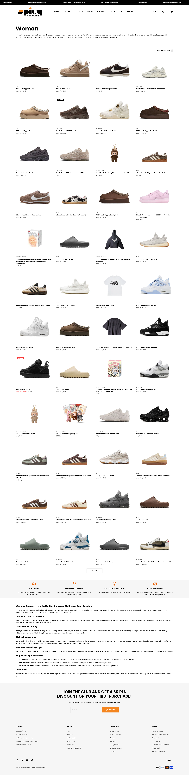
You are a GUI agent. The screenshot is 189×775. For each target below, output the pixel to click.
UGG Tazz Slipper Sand (24, 131)
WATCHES (100, 12)
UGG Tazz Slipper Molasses (26, 89)
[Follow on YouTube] (27, 760)
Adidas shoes (114, 731)
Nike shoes (113, 738)
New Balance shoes (116, 748)
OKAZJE (80, 12)
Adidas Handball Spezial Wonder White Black (33, 305)
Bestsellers (70, 745)
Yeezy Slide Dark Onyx (64, 259)
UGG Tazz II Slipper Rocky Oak (107, 215)
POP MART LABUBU (101, 170)
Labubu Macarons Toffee (25, 434)
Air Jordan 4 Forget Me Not (146, 305)
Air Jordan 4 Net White (24, 347)
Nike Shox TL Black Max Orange (147, 434)
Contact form (21, 731)
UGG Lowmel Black (23, 389)
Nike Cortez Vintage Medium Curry (29, 215)
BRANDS (130, 12)
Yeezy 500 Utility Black (24, 173)
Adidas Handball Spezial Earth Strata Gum (152, 173)
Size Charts (71, 741)
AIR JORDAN (99, 128)
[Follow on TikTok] (32, 760)
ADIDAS (137, 170)
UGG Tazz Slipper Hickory (65, 347)
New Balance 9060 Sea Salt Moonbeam (150, 89)
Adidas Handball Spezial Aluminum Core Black (73, 476)
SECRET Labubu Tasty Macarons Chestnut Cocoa (114, 173)
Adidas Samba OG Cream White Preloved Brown (74, 520)
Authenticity (71, 738)
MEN (121, 12)
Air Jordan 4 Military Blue (65, 562)
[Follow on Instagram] (22, 760)
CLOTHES (68, 12)
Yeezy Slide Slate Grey (104, 562)
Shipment (155, 738)
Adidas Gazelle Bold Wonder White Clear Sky (153, 476)
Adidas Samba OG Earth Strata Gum (29, 520)
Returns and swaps (158, 751)
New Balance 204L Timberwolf (107, 434)
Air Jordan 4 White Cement (146, 389)
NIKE (97, 86)
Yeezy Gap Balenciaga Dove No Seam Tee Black (114, 347)
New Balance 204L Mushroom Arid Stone (71, 173)
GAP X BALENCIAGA (101, 257)
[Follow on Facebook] (17, 760)
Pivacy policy (156, 748)
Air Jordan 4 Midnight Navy (106, 520)
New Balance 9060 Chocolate (67, 131)
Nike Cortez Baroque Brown (106, 89)
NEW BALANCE (139, 86)
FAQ (68, 731)
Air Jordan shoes (115, 734)
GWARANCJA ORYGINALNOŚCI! (20, 2)
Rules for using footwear (160, 745)
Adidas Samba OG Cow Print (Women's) (71, 215)
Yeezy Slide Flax (142, 520)
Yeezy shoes (114, 745)
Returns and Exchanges (160, 734)
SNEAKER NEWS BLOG (74, 748)
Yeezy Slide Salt (22, 562)
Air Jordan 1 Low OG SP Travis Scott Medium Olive (154, 562)
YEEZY (17, 170)
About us (70, 734)
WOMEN (113, 12)
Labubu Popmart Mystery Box (67, 434)
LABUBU (90, 12)
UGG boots (113, 741)
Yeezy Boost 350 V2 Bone (65, 305)
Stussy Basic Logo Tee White (107, 305)
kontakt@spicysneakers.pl (25, 738)
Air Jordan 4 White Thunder (146, 347)
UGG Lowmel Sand (62, 89)
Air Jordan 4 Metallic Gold (105, 131)
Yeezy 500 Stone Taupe (105, 476)
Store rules (156, 741)
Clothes (112, 751)
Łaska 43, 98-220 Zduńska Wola (27, 741)
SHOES (56, 12)
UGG (17, 86)
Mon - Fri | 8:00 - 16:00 (23, 745)
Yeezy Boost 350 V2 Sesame (146, 259)
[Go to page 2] (99, 571)
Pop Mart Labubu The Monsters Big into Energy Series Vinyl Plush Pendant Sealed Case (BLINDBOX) (34, 261)
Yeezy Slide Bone (62, 389)
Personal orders (157, 731)
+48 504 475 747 (22, 734)
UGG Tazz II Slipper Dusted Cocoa (148, 131)
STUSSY (98, 303)
